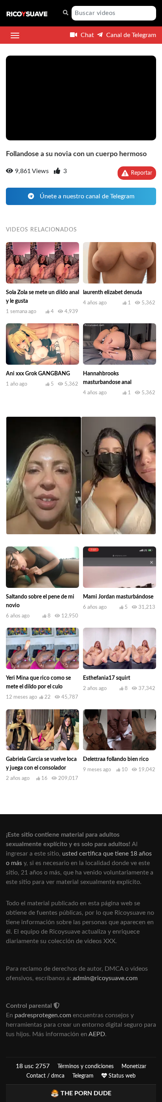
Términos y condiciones (85, 1066)
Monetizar (134, 1066)
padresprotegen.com (43, 1015)
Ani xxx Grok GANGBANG (38, 374)
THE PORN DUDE (86, 1093)
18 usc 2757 (33, 1066)
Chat (86, 35)
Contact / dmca (45, 1076)
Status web (121, 1076)
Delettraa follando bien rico (116, 759)
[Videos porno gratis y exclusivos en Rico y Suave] (27, 13)
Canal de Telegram (130, 35)
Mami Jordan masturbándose (118, 597)
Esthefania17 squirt (106, 678)
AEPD (96, 1034)
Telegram (83, 1076)
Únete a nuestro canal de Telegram (86, 196)
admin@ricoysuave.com (105, 978)
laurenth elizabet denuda (112, 292)
